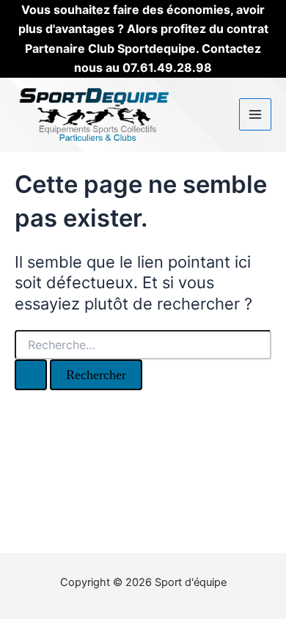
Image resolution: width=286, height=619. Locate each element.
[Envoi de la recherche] (31, 374)
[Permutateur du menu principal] (255, 114)
